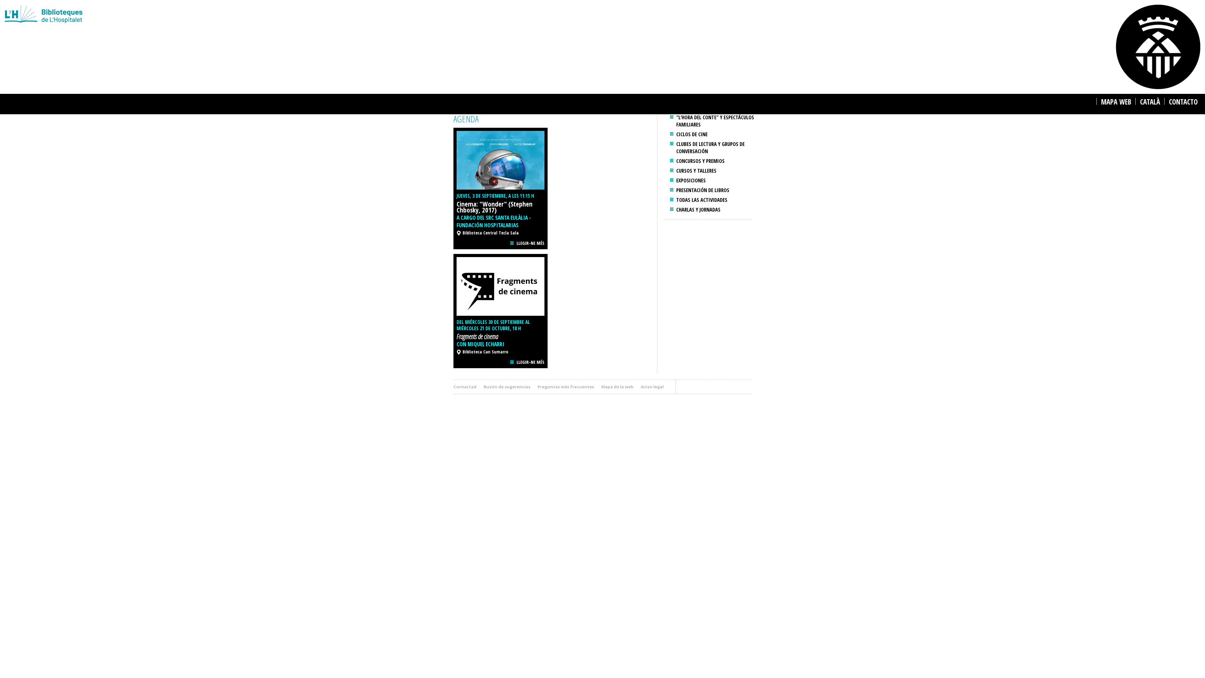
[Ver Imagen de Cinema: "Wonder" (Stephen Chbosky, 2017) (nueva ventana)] (500, 160)
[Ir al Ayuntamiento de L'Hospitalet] (1158, 47)
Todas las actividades (701, 199)
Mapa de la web (617, 387)
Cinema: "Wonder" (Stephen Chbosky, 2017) (495, 206)
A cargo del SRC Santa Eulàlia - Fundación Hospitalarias (494, 221)
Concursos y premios (700, 160)
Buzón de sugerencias (507, 387)
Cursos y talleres (696, 170)
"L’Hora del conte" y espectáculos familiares (715, 121)
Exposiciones (691, 180)
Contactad (464, 387)
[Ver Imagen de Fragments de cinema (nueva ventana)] (500, 286)
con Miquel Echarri (480, 344)
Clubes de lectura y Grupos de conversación (710, 147)
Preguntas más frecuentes (566, 387)
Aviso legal (652, 387)
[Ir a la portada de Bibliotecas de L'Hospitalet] (366, 15)
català (1150, 102)
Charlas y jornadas (698, 209)
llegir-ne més (530, 243)
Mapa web (1116, 102)
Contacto (1183, 102)
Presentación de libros (702, 190)
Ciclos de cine (692, 134)
